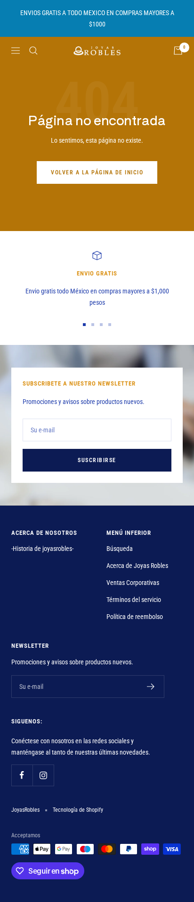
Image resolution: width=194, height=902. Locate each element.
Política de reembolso (134, 616)
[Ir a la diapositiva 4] (109, 324)
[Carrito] (178, 50)
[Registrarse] (151, 686)
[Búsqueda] (33, 50)
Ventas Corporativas (132, 582)
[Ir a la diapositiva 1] (84, 324)
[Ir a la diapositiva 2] (92, 324)
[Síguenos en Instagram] (43, 775)
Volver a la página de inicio (97, 172)
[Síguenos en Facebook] (21, 775)
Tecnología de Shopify (78, 810)
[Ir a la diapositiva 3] (101, 324)
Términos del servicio (133, 599)
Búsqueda (119, 548)
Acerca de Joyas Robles (137, 565)
